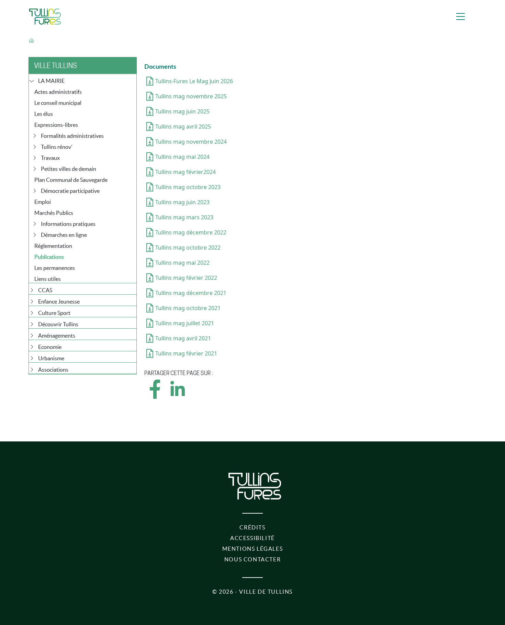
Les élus (43, 114)
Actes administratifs (58, 92)
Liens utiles (47, 279)
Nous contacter (252, 559)
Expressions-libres (56, 125)
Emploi (42, 202)
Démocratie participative (70, 191)
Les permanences (54, 268)
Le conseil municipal (57, 103)
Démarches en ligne (64, 235)
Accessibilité (252, 538)
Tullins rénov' (56, 147)
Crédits (252, 527)
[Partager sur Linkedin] (177, 395)
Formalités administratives (72, 136)
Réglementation (53, 246)
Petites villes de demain (68, 169)
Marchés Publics (53, 213)
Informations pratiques (68, 224)
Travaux (50, 158)
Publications (49, 257)
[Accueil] (45, 16)
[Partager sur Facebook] (155, 395)
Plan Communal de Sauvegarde (71, 180)
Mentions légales (252, 549)
